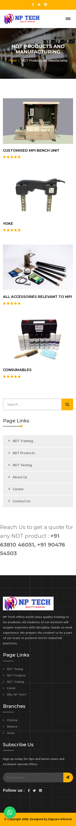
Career (18, 489)
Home (13, 60)
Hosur (11, 733)
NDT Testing (22, 465)
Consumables (17, 370)
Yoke (8, 224)
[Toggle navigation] (68, 18)
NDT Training (23, 441)
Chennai (12, 720)
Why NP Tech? (17, 694)
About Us (20, 477)
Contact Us (21, 501)
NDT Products (24, 453)
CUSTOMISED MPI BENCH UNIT (31, 150)
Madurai (12, 726)
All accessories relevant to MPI (37, 297)
